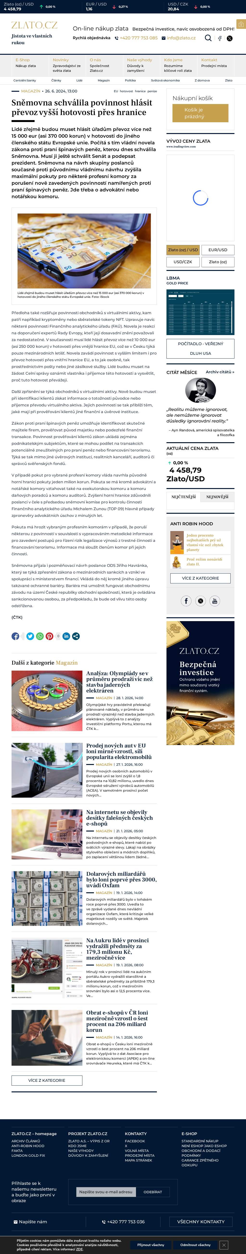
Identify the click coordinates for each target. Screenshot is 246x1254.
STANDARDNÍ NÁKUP (200, 1141)
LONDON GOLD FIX (28, 1155)
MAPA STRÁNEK (138, 1160)
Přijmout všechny (150, 1245)
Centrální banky (24, 80)
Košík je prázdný (194, 113)
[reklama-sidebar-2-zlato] (200, 683)
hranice (140, 91)
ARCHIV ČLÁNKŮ (26, 1141)
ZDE (79, 1249)
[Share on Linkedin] (66, 636)
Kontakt (214, 63)
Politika (130, 80)
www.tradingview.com (181, 146)
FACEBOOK (135, 1141)
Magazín (104, 80)
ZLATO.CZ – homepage (34, 1134)
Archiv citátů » (220, 372)
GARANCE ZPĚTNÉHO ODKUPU (200, 1162)
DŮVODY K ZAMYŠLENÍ (88, 1155)
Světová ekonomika (165, 80)
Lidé (79, 80)
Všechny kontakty (201, 1221)
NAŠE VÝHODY (81, 1151)
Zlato (229, 80)
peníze (152, 91)
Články (56, 80)
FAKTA (17, 1151)
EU (116, 91)
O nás (99, 65)
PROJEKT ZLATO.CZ (87, 1134)
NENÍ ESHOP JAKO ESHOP (204, 1146)
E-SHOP (189, 1134)
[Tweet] (30, 636)
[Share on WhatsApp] (40, 636)
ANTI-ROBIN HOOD (28, 1146)
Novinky (67, 65)
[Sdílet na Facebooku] (15, 636)
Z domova (202, 80)
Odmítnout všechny (195, 1245)
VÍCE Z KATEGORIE (46, 1080)
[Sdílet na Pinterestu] (49, 636)
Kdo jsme (178, 65)
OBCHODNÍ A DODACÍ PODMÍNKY (201, 1153)
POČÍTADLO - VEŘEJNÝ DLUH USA (200, 349)
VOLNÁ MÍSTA (137, 1151)
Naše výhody (139, 65)
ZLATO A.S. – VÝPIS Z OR (89, 1141)
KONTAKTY (136, 1134)
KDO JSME (77, 1146)
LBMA (177, 280)
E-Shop (26, 63)
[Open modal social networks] (76, 636)
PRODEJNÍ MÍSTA (139, 1155)
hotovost (126, 91)
